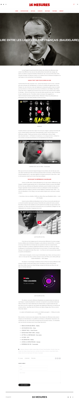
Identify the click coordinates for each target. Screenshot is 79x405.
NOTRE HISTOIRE (24, 10)
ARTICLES (33, 10)
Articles (37, 36)
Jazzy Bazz (37, 351)
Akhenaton (27, 349)
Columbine (53, 349)
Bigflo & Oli (38, 349)
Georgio (28, 351)
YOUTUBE (55, 10)
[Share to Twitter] (58, 358)
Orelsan (19, 352)
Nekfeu (57, 351)
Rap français (29, 352)
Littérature (47, 351)
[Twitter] (3, 4)
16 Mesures (39, 4)
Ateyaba (34, 349)
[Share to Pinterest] (60, 358)
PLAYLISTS (40, 10)
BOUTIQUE (47, 10)
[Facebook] (1, 4)
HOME (16, 10)
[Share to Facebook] (56, 358)
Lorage (50, 351)
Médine (53, 351)
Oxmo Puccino (24, 352)
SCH (33, 352)
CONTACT (61, 10)
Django (25, 351)
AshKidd (30, 349)
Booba (42, 349)
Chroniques (41, 36)
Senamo (36, 352)
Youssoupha (40, 352)
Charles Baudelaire (46, 349)
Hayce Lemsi (32, 351)
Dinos (23, 351)
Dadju (56, 349)
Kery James (42, 351)
